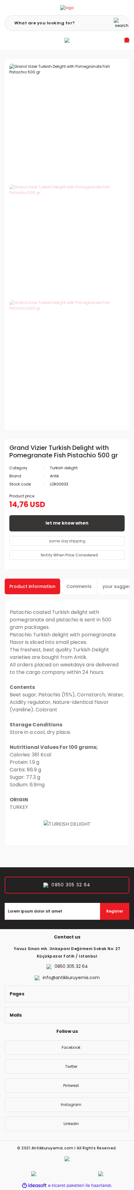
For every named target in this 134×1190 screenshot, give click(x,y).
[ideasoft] (34, 1185)
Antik (54, 476)
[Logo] (67, 8)
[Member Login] (67, 40)
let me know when (67, 523)
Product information (32, 586)
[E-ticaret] (66, 1185)
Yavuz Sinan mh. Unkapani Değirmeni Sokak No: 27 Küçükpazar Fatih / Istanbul (67, 952)
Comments (79, 586)
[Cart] (126, 40)
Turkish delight (64, 468)
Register (114, 911)
